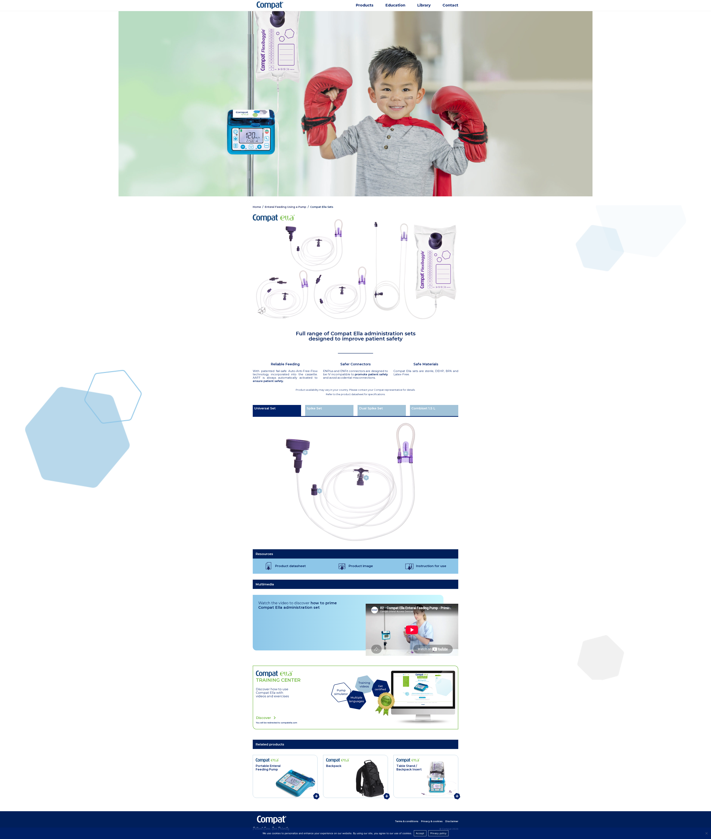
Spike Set (314, 408)
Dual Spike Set (371, 408)
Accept (420, 833)
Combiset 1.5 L (423, 408)
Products (364, 5)
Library (424, 5)
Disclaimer (451, 821)
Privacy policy (438, 833)
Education (395, 5)
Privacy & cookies (432, 821)
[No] (706, 833)
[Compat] (285, 8)
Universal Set (265, 408)
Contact (450, 5)
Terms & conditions (406, 821)
